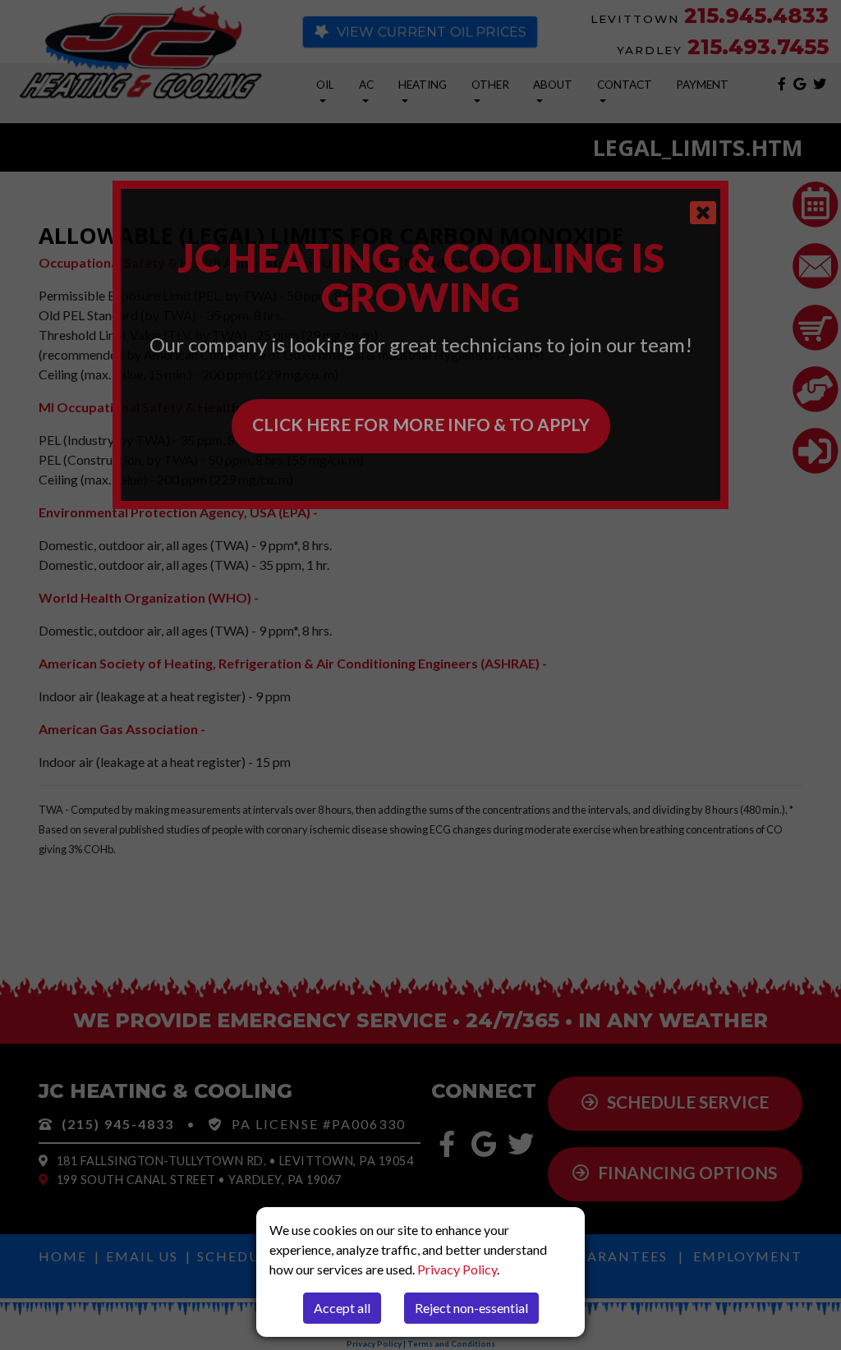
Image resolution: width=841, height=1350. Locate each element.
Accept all (342, 1308)
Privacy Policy (457, 1269)
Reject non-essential (471, 1308)
